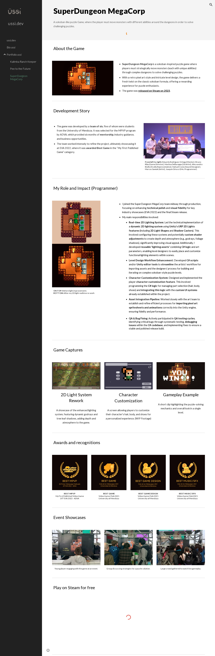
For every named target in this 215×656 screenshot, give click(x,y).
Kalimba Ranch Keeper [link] (23, 61)
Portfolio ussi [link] (14, 54)
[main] (128, 11)
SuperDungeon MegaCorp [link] (18, 77)
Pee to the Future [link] (20, 68)
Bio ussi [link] (11, 47)
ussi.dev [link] (11, 40)
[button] (211, 5)
